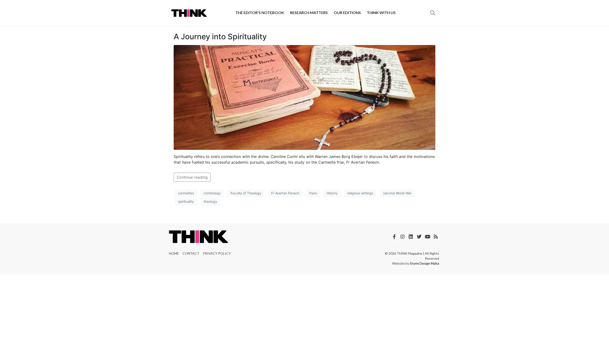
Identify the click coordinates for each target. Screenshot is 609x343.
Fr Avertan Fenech (285, 193)
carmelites (186, 193)
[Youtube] (427, 236)
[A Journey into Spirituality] (304, 97)
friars (313, 193)
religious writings (360, 193)
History (332, 193)
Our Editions (347, 12)
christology (212, 193)
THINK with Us (381, 12)
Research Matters (309, 12)
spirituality (186, 201)
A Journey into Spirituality (220, 36)
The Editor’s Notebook (259, 12)
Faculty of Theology (246, 193)
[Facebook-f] (394, 236)
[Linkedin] (410, 236)
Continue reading (192, 177)
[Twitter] (419, 236)
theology (210, 201)
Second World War (397, 193)
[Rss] (435, 236)
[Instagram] (402, 236)
